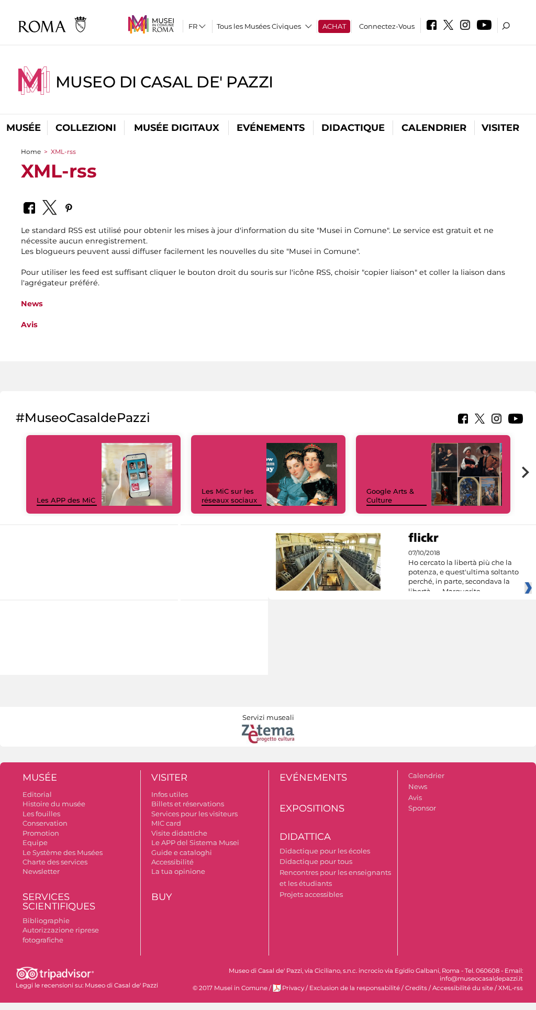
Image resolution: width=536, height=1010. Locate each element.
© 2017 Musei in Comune (230, 988)
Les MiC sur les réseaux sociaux (229, 495)
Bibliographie (46, 920)
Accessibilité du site (462, 988)
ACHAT (334, 26)
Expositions (312, 808)
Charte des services (55, 862)
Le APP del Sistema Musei (195, 842)
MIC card (166, 823)
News (32, 303)
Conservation (45, 823)
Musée (23, 128)
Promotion (41, 833)
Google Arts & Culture (390, 495)
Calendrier (433, 128)
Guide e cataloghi (181, 852)
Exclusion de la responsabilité (354, 988)
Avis (29, 324)
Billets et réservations (187, 804)
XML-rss (510, 988)
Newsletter (41, 871)
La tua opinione (178, 871)
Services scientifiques (59, 902)
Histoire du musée (54, 804)
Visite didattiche (179, 833)
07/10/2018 (463, 572)
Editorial (37, 794)
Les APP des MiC (66, 500)
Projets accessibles (311, 894)
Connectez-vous (387, 26)
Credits (416, 988)
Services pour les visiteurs (194, 813)
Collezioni (85, 128)
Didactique (353, 128)
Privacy (293, 988)
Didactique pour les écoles (325, 851)
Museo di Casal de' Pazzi (164, 82)
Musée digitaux (176, 128)
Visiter (500, 128)
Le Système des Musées (63, 852)
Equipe (35, 842)
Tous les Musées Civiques (259, 26)
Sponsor (422, 808)
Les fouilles (41, 813)
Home (31, 152)
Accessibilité (172, 862)
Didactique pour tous (316, 861)
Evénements (271, 128)
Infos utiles (169, 794)
